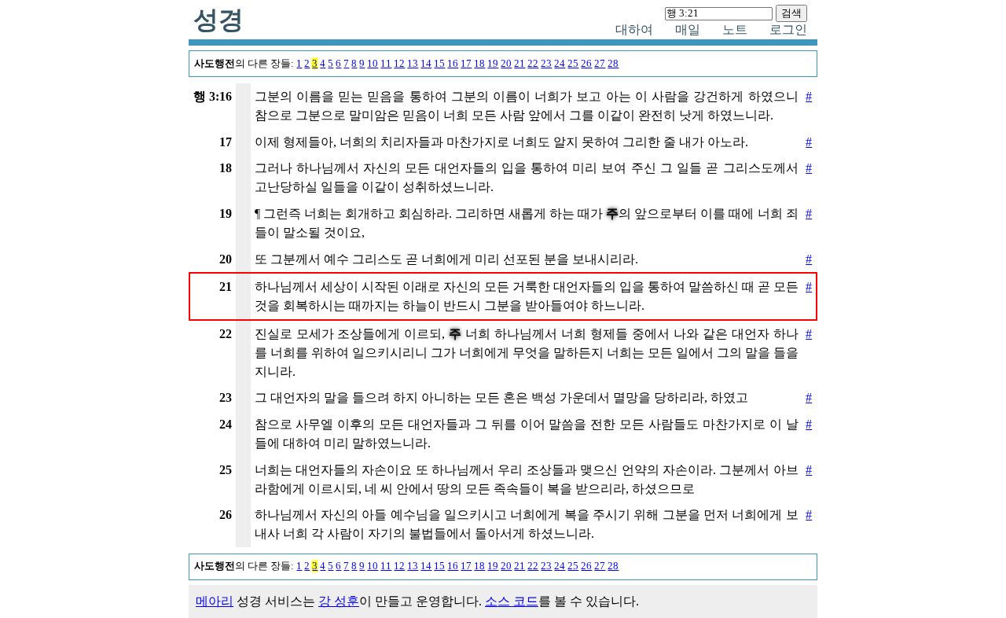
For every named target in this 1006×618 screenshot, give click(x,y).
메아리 (214, 601)
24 (559, 63)
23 (546, 63)
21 (519, 63)
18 (479, 63)
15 (439, 63)
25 (572, 63)
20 (506, 63)
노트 (734, 29)
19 (492, 63)
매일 (687, 29)
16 (452, 63)
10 (372, 63)
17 (466, 63)
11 (385, 63)
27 (599, 63)
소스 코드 (511, 601)
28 (613, 63)
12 (399, 63)
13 (412, 63)
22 (532, 63)
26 (586, 63)
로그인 (788, 29)
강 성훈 (338, 601)
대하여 (634, 29)
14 (425, 63)
